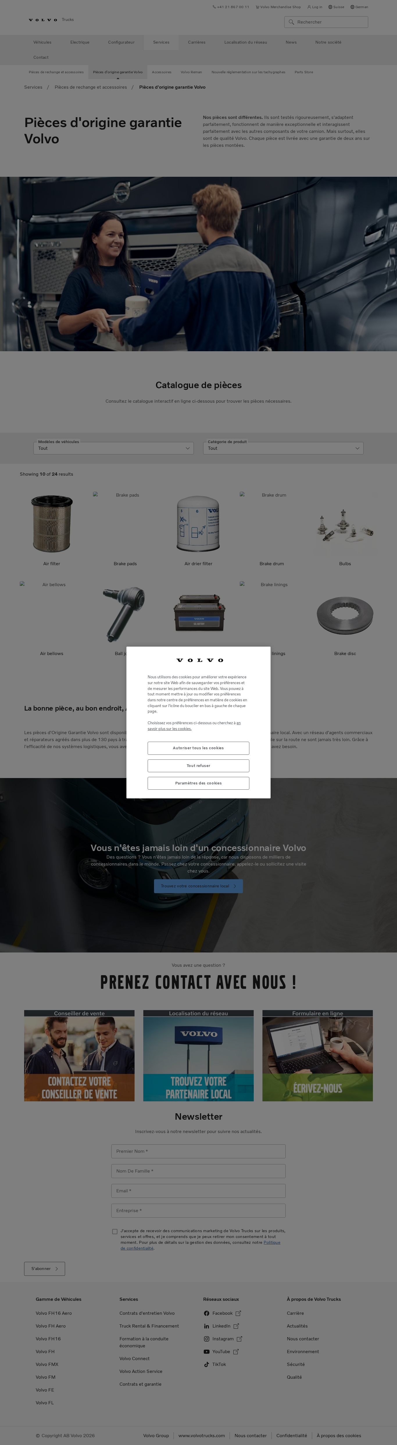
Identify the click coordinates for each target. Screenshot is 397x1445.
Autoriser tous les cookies (198, 748)
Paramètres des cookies (198, 783)
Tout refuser (198, 765)
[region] (198, 723)
